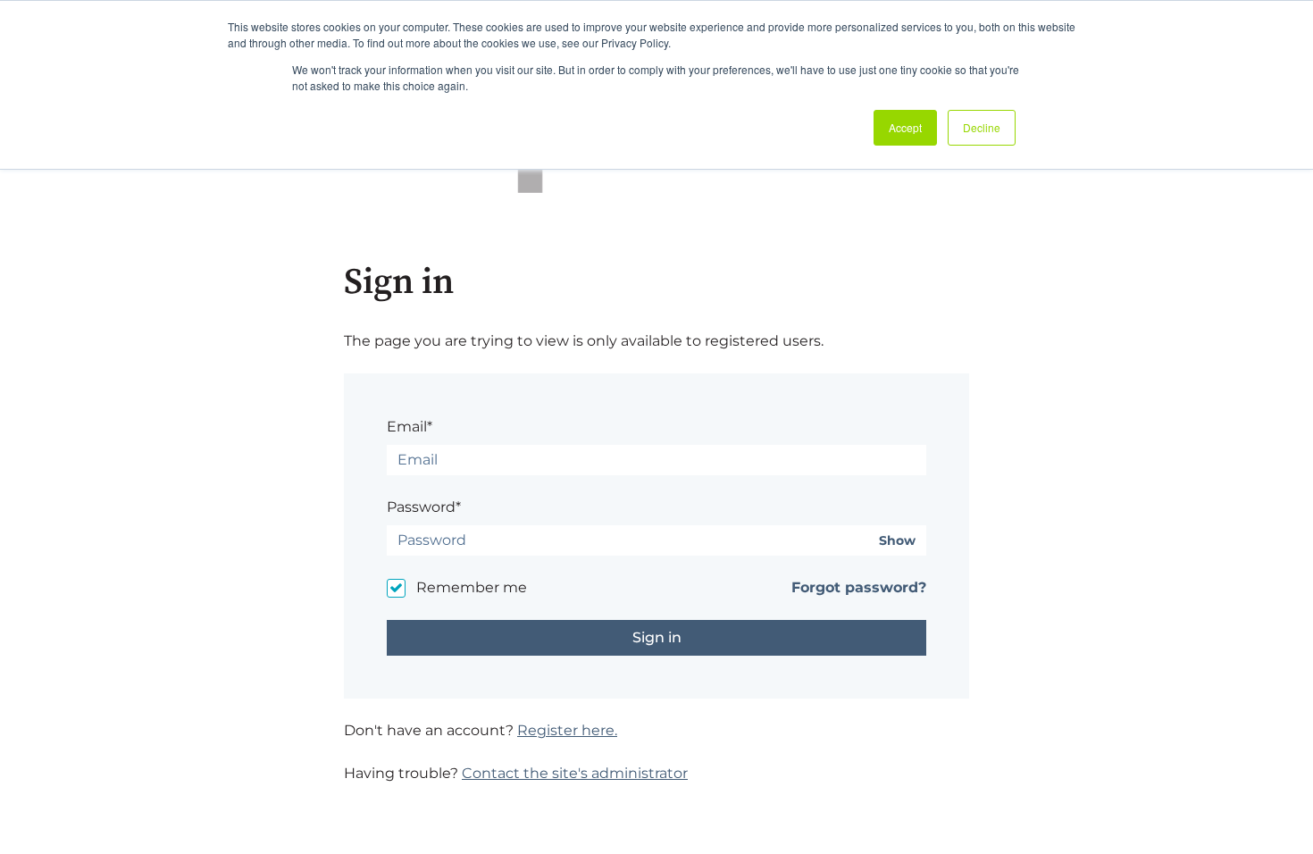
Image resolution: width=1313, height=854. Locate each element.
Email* (409, 426)
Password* (424, 506)
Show (897, 540)
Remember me (471, 587)
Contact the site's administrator (575, 773)
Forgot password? (858, 587)
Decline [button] (981, 127)
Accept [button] (905, 127)
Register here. (567, 730)
